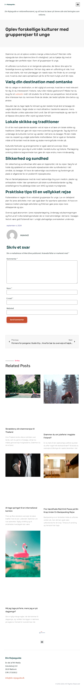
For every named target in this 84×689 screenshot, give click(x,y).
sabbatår (19, 94)
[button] (78, 4)
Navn (9, 288)
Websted (10, 308)
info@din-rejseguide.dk (14, 678)
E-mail (10, 298)
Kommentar (12, 259)
